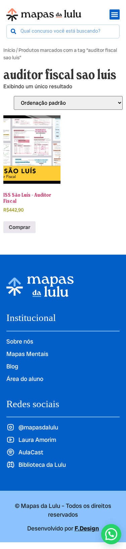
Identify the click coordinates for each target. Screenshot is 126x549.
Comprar (19, 227)
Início (9, 50)
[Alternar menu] (115, 14)
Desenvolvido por (63, 528)
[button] (111, 534)
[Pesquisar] (13, 31)
